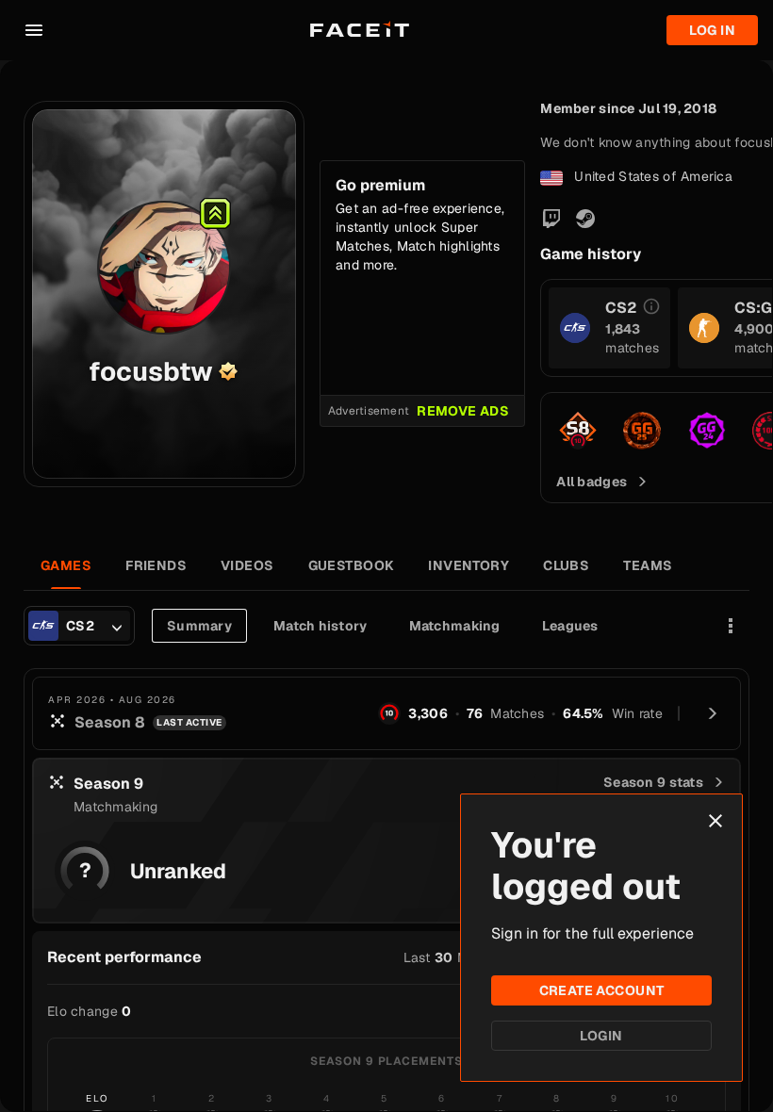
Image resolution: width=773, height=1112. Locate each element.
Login (601, 1035)
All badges (591, 481)
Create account (602, 990)
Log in (712, 30)
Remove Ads (463, 410)
